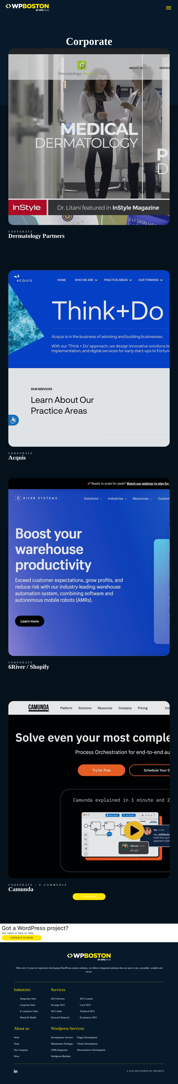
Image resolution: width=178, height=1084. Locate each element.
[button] (168, 7)
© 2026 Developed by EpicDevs (145, 1071)
